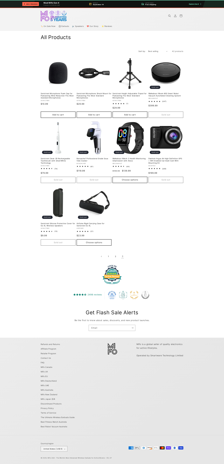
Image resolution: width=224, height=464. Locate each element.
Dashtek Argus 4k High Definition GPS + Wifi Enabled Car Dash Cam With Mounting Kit (165, 160)
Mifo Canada (46, 367)
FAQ (42, 362)
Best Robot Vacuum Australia (54, 426)
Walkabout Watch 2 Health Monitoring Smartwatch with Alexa (129, 159)
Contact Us (46, 358)
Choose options (130, 179)
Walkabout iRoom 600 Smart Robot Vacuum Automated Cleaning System (164, 94)
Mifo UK (44, 372)
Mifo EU (44, 376)
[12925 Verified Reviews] (112, 284)
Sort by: (142, 51)
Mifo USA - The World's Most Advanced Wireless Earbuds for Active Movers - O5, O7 (80, 458)
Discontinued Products (51, 403)
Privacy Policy (47, 408)
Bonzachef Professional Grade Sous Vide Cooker (92, 159)
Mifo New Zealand (49, 394)
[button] (169, 16)
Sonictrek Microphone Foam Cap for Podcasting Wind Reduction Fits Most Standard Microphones (57, 95)
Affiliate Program (48, 349)
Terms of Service (48, 413)
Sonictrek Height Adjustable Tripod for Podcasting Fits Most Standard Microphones (130, 95)
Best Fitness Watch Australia (54, 422)
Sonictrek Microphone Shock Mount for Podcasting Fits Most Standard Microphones (94, 95)
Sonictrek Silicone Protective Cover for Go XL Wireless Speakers (58, 224)
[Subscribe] (132, 328)
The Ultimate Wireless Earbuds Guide (58, 417)
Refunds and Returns (50, 344)
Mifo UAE (45, 385)
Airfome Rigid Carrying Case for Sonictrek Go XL (90, 224)
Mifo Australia (47, 390)
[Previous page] (101, 256)
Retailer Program (48, 353)
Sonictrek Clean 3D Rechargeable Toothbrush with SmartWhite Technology (55, 160)
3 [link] (122, 256)
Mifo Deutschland (49, 381)
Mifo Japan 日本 (48, 399)
